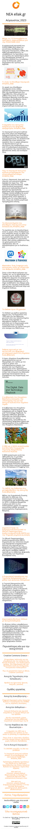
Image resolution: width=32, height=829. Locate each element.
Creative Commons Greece (16, 655)
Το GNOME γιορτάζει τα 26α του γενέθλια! (16, 749)
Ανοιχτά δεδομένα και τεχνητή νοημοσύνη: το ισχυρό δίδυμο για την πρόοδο (16, 712)
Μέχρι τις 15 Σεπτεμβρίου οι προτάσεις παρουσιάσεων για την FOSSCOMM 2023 (15, 40)
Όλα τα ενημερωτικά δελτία (16, 812)
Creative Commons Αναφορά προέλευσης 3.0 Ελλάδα (16, 826)
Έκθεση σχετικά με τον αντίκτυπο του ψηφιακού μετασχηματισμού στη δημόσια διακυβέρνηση (15, 352)
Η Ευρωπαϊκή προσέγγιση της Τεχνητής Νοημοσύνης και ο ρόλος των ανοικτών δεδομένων (16, 578)
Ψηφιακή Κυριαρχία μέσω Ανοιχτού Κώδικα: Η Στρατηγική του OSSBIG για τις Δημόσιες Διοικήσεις (16, 701)
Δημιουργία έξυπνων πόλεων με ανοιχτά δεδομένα (14, 620)
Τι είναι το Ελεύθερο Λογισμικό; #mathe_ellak (16, 83)
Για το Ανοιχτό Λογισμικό (16, 745)
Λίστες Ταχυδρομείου (16, 794)
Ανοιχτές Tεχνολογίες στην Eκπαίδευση (16, 677)
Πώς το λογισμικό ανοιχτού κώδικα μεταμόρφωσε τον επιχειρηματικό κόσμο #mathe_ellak (14, 173)
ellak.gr (20, 14)
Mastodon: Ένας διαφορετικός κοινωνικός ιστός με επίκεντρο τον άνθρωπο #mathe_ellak (15, 267)
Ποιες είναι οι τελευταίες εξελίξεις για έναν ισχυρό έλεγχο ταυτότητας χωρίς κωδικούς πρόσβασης (16, 739)
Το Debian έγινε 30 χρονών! (14, 309)
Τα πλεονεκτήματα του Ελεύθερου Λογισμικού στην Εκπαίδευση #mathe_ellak (14, 225)
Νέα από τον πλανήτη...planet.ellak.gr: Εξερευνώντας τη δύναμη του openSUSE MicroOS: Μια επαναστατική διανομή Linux (16, 775)
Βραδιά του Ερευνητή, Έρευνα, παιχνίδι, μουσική (16, 683)
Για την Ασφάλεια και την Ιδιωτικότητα (16, 725)
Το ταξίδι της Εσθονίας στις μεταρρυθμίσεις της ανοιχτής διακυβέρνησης (15, 490)
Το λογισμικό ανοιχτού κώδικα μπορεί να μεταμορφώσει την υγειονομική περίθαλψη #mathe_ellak (16, 756)
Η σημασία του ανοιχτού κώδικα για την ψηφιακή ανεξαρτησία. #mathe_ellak (13, 127)
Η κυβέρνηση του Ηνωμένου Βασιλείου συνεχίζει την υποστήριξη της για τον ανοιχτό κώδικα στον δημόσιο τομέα (15, 400)
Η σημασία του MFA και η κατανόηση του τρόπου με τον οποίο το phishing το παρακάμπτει (16, 732)
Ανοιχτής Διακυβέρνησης (16, 696)
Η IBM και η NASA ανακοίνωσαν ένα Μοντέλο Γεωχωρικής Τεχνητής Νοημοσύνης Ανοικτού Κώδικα (15, 449)
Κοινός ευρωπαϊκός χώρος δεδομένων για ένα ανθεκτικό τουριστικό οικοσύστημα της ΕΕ (16, 719)
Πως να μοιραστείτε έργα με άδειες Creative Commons (16, 671)
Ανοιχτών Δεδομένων (16, 707)
